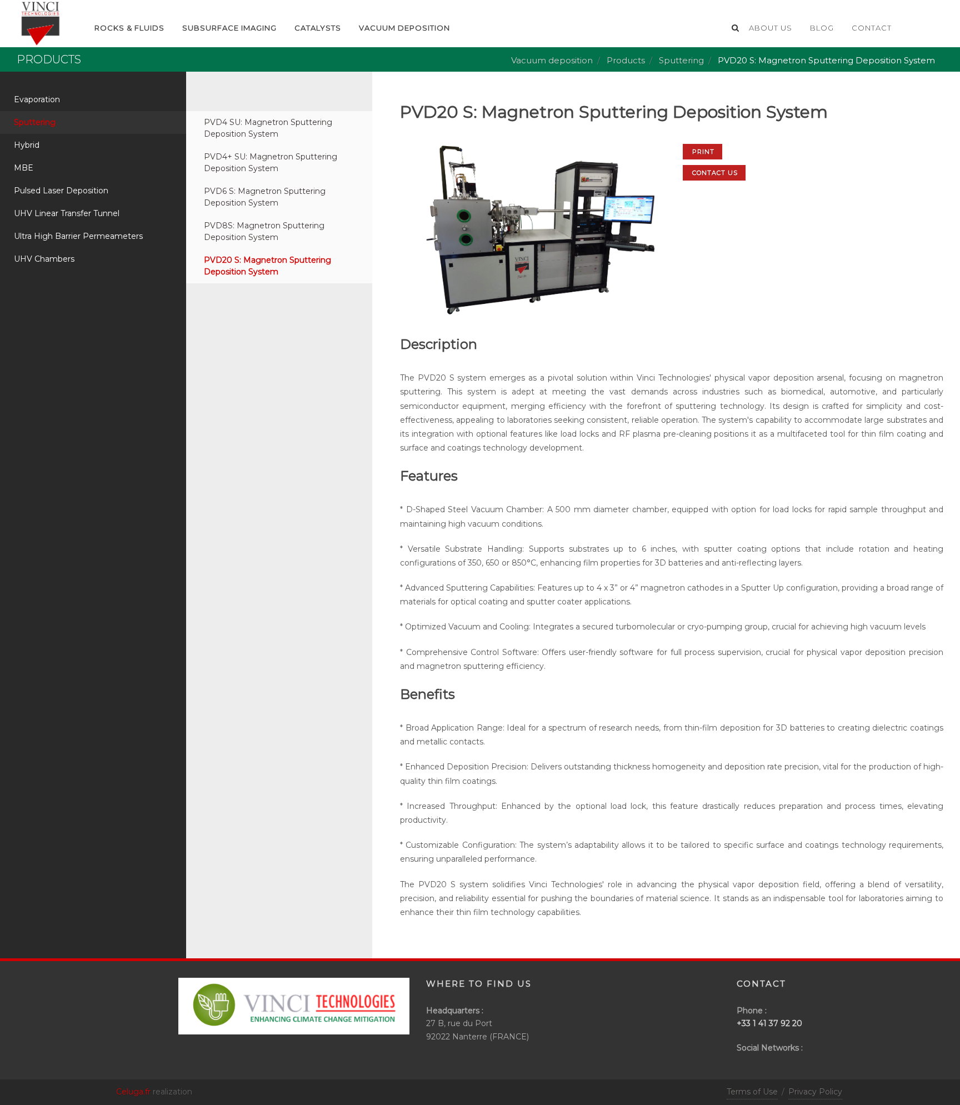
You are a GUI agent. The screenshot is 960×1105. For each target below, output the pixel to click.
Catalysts (317, 27)
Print (703, 152)
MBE (23, 168)
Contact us (715, 173)
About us (770, 27)
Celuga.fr (133, 1092)
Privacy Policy (815, 1092)
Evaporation (37, 99)
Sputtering (681, 60)
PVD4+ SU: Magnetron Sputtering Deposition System (270, 162)
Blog (822, 27)
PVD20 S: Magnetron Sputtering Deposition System (267, 266)
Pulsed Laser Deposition (61, 191)
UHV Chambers (44, 259)
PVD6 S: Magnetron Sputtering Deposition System (265, 197)
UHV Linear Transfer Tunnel (66, 213)
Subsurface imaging (229, 27)
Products (626, 60)
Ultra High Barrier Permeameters (78, 236)
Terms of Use (752, 1092)
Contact (872, 27)
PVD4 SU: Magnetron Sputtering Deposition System (268, 128)
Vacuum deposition (404, 27)
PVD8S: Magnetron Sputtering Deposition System (264, 231)
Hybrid (26, 145)
